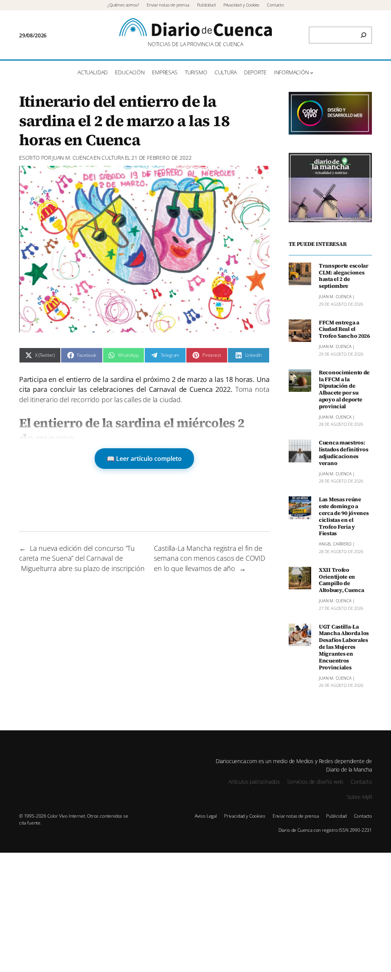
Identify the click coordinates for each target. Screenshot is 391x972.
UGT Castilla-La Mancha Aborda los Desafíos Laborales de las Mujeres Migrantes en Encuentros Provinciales (344, 647)
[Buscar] (363, 35)
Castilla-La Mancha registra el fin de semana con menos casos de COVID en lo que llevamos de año (209, 558)
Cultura (113, 157)
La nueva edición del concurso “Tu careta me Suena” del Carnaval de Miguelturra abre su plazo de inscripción (82, 558)
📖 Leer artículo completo (144, 458)
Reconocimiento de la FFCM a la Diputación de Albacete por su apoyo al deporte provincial (344, 389)
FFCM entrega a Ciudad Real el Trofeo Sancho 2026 (344, 329)
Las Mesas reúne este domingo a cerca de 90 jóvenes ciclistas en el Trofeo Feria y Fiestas (344, 516)
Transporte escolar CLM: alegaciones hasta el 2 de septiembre (343, 276)
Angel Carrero (335, 544)
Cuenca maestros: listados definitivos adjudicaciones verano (343, 453)
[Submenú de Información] (311, 72)
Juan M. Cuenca (72, 157)
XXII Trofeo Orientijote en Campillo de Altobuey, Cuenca (341, 580)
